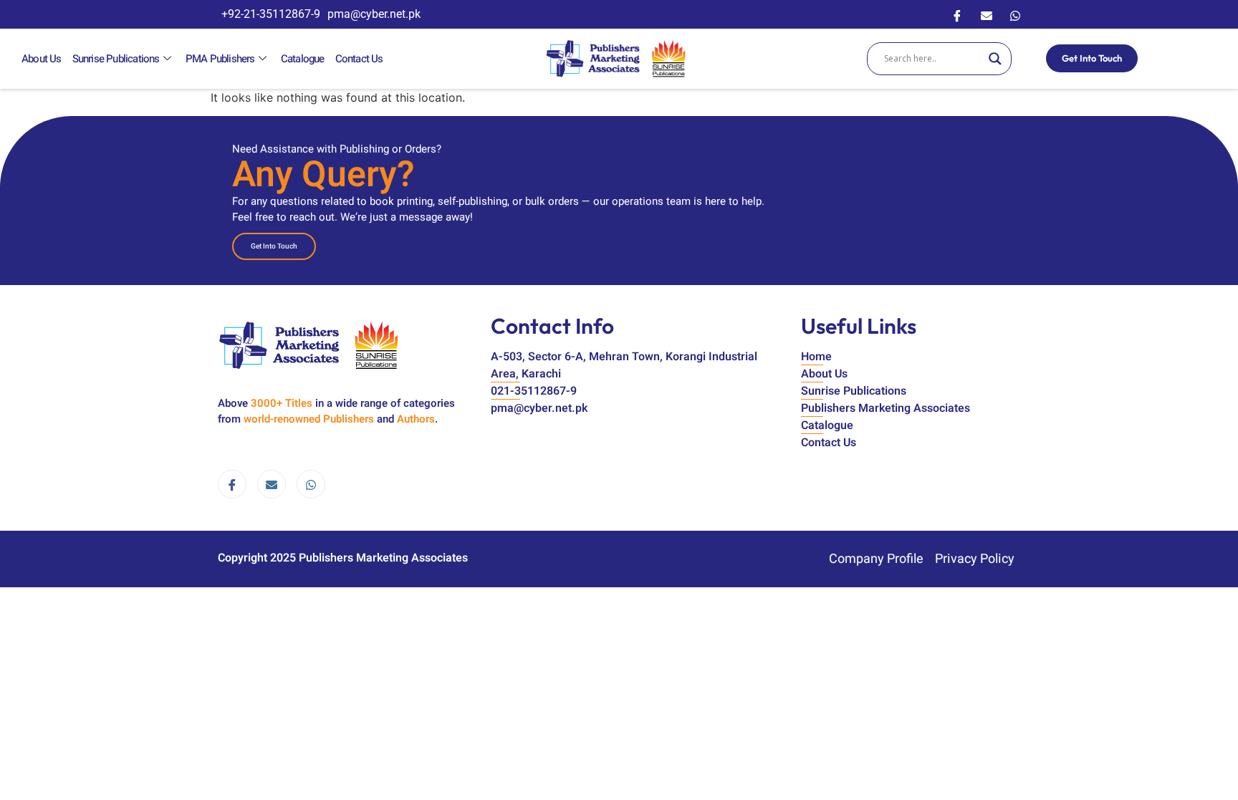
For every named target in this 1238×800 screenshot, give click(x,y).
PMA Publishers (220, 59)
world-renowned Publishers (309, 419)
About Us (41, 59)
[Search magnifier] (995, 59)
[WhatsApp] (1015, 14)
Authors (416, 419)
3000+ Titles (281, 403)
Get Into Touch (1092, 58)
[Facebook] (957, 14)
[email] (271, 484)
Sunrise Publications (116, 59)
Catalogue (303, 59)
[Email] (986, 14)
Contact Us (359, 59)
